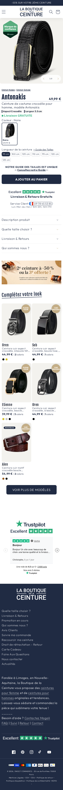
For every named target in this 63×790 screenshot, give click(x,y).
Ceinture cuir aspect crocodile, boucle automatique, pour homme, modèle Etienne (16, 409)
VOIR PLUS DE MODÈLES (31, 490)
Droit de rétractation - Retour (22, 644)
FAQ (5, 723)
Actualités (8, 664)
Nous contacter (12, 659)
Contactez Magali (37, 718)
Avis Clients (10, 630)
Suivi (13, 723)
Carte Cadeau (11, 649)
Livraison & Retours (33, 2)
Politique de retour (45, 778)
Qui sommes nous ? (15, 625)
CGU (33, 778)
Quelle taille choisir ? (16, 611)
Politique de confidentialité (38, 781)
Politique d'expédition (15, 781)
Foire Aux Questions (15, 654)
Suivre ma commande (16, 635)
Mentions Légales (16, 778)
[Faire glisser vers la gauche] (44, 78)
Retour (24, 723)
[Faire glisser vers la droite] (58, 78)
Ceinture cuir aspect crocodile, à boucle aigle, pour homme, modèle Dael (44, 409)
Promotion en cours (15, 620)
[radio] (9, 134)
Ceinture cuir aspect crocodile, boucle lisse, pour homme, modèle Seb (45, 349)
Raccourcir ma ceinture (17, 640)
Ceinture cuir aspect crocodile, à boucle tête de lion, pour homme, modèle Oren (15, 349)
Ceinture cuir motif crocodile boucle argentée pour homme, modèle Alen (15, 469)
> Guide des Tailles (43, 149)
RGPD (54, 781)
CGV (27, 778)
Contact (37, 723)
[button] (51, 12)
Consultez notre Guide (31, 170)
